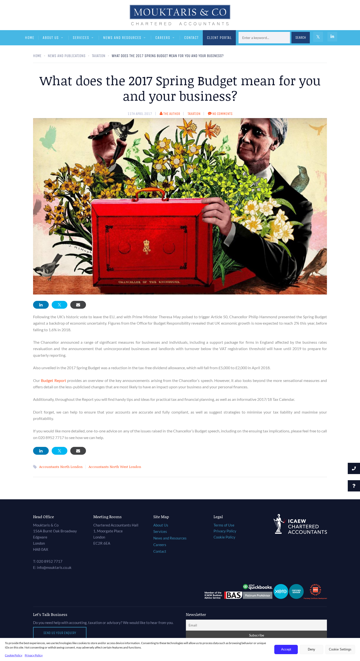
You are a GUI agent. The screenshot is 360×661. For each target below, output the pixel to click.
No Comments (222, 113)
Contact (191, 37)
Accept (286, 649)
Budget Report (53, 380)
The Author (171, 113)
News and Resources (122, 37)
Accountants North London (61, 466)
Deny (311, 649)
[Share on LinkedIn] (41, 305)
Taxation (194, 113)
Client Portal (219, 37)
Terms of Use (224, 525)
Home (29, 37)
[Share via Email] (78, 305)
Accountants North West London (115, 466)
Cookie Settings (340, 649)
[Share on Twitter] (59, 305)
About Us (51, 37)
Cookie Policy (13, 655)
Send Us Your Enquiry (59, 633)
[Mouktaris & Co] (180, 15)
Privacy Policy (34, 655)
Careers (162, 37)
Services (81, 37)
